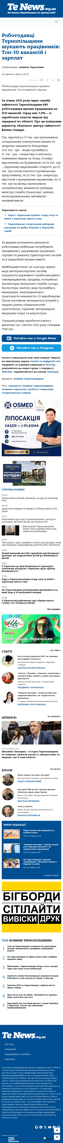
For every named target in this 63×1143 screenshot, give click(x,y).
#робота (33, 389)
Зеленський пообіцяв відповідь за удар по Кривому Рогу (30, 499)
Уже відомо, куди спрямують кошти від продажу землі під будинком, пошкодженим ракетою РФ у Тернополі (31, 543)
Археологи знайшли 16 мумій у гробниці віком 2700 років (29, 509)
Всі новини (54, 609)
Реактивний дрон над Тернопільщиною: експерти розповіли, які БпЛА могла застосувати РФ (29, 520)
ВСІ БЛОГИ (55, 769)
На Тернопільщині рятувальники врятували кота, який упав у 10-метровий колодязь (30, 591)
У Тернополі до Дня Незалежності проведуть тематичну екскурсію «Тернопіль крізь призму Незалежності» (28, 568)
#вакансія (14, 386)
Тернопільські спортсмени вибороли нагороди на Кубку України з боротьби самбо (29, 227)
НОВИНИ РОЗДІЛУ (51, 875)
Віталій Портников (29, 815)
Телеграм (53, 371)
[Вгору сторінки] (57, 1130)
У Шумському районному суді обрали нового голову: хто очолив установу (28, 601)
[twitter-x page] (45, 1127)
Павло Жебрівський (29, 781)
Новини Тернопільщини (29, 378)
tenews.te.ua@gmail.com (45, 361)
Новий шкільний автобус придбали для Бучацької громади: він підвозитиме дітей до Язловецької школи (30, 555)
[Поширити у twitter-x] (47, 80)
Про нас (9, 1044)
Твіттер (50, 364)
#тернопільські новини (16, 393)
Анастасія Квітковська (31, 668)
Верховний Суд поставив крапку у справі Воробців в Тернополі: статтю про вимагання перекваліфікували (32, 1005)
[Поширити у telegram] (58, 80)
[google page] (36, 1127)
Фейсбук (7, 371)
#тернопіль (46, 389)
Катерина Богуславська (32, 704)
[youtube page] (49, 1127)
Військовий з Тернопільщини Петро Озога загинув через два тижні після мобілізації (39, 529)
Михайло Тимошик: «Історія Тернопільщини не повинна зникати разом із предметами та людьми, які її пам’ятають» (31, 754)
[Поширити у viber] (53, 80)
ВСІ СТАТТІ (56, 650)
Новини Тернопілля (31, 67)
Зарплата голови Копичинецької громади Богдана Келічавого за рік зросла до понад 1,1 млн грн (32, 977)
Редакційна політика (17, 1054)
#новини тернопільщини (37, 386)
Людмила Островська (31, 687)
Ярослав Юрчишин (28, 801)
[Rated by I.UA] (52, 1138)
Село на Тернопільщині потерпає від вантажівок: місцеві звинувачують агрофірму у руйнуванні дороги (32, 948)
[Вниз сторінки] (57, 1137)
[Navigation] (56, 21)
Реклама (10, 1059)
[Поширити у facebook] (41, 80)
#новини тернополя (14, 389)
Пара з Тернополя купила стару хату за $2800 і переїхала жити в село (28, 580)
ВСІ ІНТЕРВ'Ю (54, 717)
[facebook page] (40, 1127)
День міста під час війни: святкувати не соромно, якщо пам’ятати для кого (32, 996)
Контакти (10, 1049)
